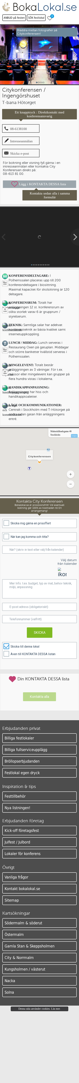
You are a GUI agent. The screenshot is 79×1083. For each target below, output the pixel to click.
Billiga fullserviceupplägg (26, 749)
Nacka (10, 980)
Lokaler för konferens (22, 853)
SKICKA (39, 632)
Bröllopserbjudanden (22, 761)
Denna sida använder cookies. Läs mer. (39, 1008)
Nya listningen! (17, 808)
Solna (9, 992)
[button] (29, 468)
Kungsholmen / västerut (25, 969)
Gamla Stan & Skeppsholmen (29, 946)
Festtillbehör (15, 796)
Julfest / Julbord (17, 842)
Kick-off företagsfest (22, 830)
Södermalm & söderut (23, 923)
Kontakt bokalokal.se (22, 888)
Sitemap (12, 900)
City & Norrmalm (19, 957)
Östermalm (14, 934)
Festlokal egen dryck (22, 772)
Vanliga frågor (16, 877)
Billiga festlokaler (19, 738)
